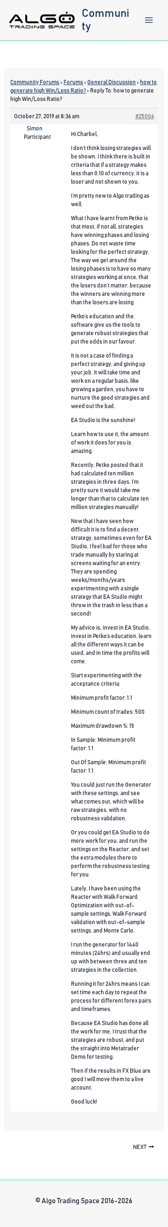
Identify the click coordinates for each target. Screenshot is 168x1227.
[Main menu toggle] (149, 20)
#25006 (144, 116)
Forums (73, 82)
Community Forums (34, 82)
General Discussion (111, 82)
